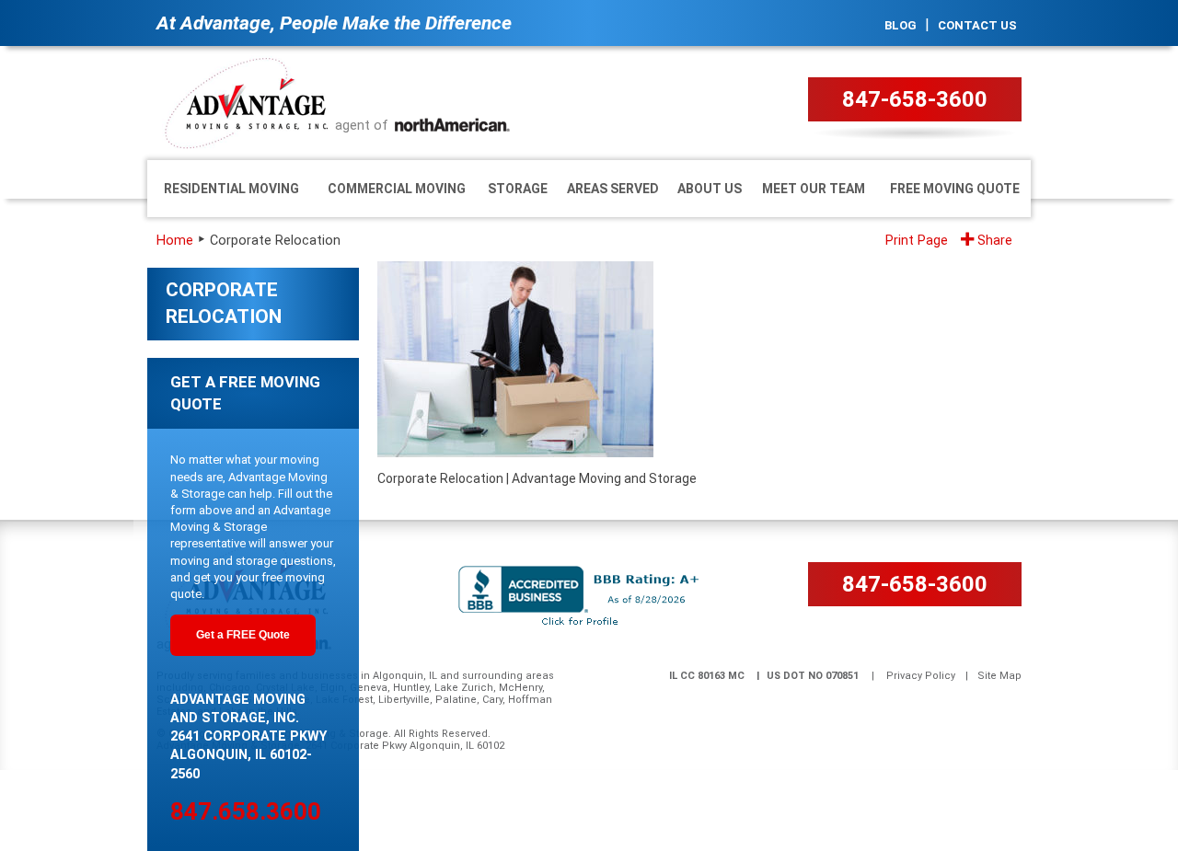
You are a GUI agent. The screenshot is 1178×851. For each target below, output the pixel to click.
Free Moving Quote (955, 188)
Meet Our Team (813, 188)
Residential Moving (231, 188)
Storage (518, 188)
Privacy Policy (920, 676)
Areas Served (613, 188)
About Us (709, 188)
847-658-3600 (914, 99)
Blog (900, 25)
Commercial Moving (397, 188)
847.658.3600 (245, 811)
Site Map (999, 676)
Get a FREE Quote (243, 634)
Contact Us (977, 25)
